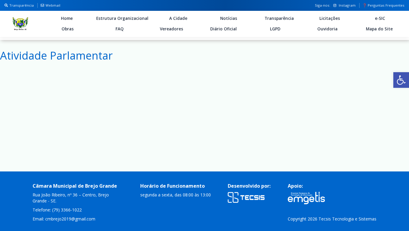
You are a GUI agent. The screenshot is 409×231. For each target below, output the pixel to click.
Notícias (228, 18)
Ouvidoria (327, 29)
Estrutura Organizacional (122, 18)
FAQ (120, 29)
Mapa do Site (379, 29)
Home (67, 18)
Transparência (21, 5)
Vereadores (171, 29)
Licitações (329, 18)
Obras (68, 29)
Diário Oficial (223, 29)
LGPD (275, 29)
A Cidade (178, 18)
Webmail (53, 5)
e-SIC (380, 18)
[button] (401, 80)
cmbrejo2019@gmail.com (70, 219)
